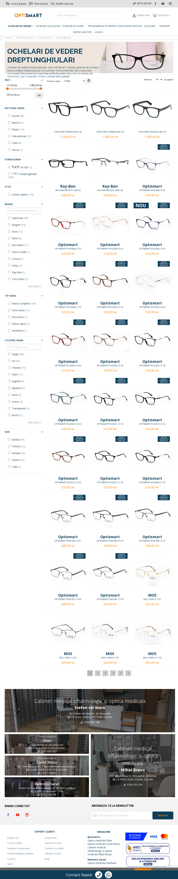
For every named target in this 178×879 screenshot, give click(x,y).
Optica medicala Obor (100, 840)
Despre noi (13, 837)
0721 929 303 (48, 751)
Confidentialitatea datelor (20, 853)
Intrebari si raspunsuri (18, 848)
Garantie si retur (53, 842)
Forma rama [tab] (13, 159)
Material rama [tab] (14, 108)
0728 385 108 (91, 722)
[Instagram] (170, 3)
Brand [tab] (9, 204)
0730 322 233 (134, 784)
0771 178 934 (48, 773)
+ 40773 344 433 (143, 3)
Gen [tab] (7, 431)
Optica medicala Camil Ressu (104, 844)
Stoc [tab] (8, 186)
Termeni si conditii (54, 848)
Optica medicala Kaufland (102, 863)
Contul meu (143, 15)
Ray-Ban (68, 186)
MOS (152, 595)
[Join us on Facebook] (155, 3)
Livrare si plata (14, 842)
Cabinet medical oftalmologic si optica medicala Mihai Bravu (100, 851)
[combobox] (89, 15)
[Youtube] (163, 3)
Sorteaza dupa (53, 81)
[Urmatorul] (128, 673)
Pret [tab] (8, 80)
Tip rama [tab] (10, 295)
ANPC (10, 864)
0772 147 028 (48, 794)
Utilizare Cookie (53, 853)
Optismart (152, 186)
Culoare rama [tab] (14, 340)
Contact (11, 858)
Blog (47, 858)
